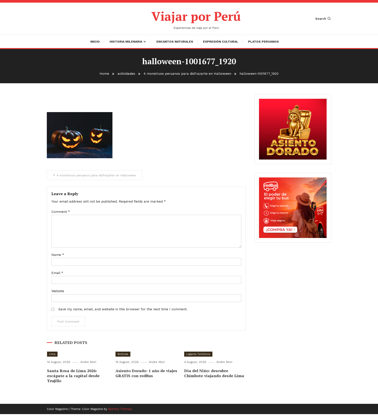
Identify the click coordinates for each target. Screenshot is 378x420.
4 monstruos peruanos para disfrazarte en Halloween (96, 175)
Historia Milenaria (126, 41)
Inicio (95, 41)
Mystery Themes (120, 409)
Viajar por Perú (196, 16)
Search (320, 18)
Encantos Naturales (174, 41)
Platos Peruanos (263, 41)
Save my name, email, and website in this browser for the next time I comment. (122, 309)
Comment (60, 212)
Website (57, 291)
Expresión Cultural (220, 41)
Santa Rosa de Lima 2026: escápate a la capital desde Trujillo (73, 376)
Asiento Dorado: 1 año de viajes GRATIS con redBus (146, 373)
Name (57, 255)
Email (57, 273)
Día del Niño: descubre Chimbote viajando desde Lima (214, 373)
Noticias (123, 354)
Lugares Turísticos (198, 354)
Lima (52, 354)
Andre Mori (88, 362)
